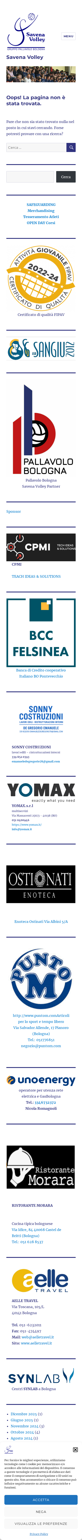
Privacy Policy (39, 1534)
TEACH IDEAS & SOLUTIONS (36, 576)
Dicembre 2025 (24, 1414)
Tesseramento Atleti (41, 217)
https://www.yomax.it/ (27, 824)
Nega (41, 1512)
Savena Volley (24, 57)
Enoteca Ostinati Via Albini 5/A (41, 921)
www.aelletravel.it (36, 1343)
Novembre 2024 (24, 1426)
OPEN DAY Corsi (41, 223)
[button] (75, 1450)
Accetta (41, 1500)
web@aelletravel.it (38, 1337)
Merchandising (41, 211)
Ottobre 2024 (22, 1432)
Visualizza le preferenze (41, 1524)
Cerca (66, 177)
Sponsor (13, 511)
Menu (68, 36)
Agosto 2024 (22, 1438)
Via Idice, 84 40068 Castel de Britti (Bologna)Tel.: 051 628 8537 (36, 1236)
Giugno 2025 (22, 1420)
